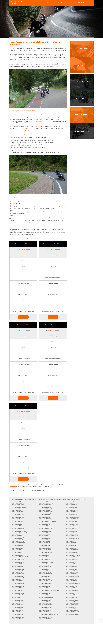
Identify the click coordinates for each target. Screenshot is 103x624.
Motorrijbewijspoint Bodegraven (18, 542)
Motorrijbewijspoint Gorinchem (18, 617)
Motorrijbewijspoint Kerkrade (45, 549)
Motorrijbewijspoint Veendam (72, 556)
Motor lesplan (82, 82)
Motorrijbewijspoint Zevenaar (72, 608)
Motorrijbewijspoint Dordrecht (18, 580)
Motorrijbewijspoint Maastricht (45, 576)
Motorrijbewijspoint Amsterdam (18, 517)
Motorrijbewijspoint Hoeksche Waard (46, 527)
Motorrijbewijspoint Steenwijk (72, 541)
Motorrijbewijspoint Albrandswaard (19, 507)
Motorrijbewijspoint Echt (17, 590)
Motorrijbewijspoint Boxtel (17, 546)
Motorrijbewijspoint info (76, 499)
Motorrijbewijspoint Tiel (71, 545)
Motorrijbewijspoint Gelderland (18, 608)
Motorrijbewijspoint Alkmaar (18, 508)
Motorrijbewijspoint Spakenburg (72, 535)
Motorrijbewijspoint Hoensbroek (45, 528)
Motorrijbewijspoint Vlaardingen (72, 568)
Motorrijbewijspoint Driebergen (18, 584)
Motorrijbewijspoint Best (17, 535)
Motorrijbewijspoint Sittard (71, 528)
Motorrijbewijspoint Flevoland (18, 606)
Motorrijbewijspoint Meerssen (45, 577)
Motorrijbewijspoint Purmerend (72, 503)
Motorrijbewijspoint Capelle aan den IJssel (20, 556)
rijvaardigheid (76, 2)
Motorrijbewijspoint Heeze (44, 515)
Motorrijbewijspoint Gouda (17, 618)
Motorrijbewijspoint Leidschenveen (46, 563)
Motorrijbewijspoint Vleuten (71, 569)
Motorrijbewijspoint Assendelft (18, 522)
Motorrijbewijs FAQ (82, 131)
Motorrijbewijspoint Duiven (17, 589)
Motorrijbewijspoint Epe (17, 603)
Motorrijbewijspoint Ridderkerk (72, 510)
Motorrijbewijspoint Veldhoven (72, 560)
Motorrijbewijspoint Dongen (18, 579)
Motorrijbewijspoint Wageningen (73, 583)
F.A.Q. (64, 499)
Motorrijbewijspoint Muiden (44, 584)
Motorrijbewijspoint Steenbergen (73, 539)
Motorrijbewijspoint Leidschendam (46, 562)
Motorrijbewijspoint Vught (71, 577)
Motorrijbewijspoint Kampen (45, 545)
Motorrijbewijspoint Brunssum (18, 551)
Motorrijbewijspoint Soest (71, 532)
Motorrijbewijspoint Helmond (45, 520)
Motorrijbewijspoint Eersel (17, 594)
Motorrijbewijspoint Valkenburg (72, 553)
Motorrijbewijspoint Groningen (45, 501)
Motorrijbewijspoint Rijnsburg (72, 511)
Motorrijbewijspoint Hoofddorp (45, 529)
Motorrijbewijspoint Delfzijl (17, 566)
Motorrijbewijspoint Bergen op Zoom (19, 531)
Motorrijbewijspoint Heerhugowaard (46, 513)
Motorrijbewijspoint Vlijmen (71, 570)
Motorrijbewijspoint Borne (17, 544)
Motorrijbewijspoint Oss (44, 611)
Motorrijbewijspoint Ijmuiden (45, 541)
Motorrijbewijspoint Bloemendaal (19, 541)
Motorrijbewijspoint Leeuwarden (45, 558)
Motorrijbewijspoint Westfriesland (73, 589)
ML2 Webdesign (27, 621)
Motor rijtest (81, 98)
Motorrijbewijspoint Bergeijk (18, 529)
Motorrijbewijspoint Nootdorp (45, 600)
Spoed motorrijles (41, 499)
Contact (85, 2)
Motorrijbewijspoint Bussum (17, 555)
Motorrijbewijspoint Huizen (44, 539)
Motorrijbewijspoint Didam (17, 575)
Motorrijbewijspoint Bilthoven (18, 538)
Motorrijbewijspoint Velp (71, 562)
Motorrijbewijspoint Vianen (71, 566)
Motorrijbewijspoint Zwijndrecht (72, 614)
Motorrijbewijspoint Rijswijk (71, 514)
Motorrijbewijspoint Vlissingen (72, 572)
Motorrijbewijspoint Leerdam (45, 556)
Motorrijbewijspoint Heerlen (44, 514)
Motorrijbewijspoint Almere (17, 511)
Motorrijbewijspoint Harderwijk (45, 507)
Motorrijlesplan (27, 499)
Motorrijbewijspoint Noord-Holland (46, 597)
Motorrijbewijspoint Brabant (17, 499)
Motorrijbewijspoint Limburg (45, 568)
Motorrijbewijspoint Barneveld (18, 528)
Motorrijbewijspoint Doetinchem (18, 577)
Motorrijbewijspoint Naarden (45, 587)
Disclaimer (14, 621)
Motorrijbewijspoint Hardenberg (45, 506)
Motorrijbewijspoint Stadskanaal (72, 538)
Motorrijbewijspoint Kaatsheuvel (45, 544)
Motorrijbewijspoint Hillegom (45, 524)
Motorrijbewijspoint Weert (71, 586)
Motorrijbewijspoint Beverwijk (18, 537)
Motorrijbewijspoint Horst (44, 535)
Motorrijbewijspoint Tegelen (18, 501)
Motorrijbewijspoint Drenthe (18, 583)
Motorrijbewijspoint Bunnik (17, 553)
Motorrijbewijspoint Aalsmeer (18, 504)
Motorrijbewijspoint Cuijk (17, 560)
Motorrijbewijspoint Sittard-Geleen (73, 529)
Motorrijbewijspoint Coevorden (18, 559)
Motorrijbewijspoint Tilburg (71, 546)
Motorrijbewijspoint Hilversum (45, 525)
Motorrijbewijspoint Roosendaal (72, 517)
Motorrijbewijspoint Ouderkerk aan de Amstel (48, 614)
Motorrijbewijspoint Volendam (72, 573)
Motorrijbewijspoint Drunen (17, 587)
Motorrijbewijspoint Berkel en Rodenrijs (20, 534)
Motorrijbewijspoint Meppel (44, 579)
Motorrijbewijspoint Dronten (18, 586)
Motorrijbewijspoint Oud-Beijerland (46, 613)
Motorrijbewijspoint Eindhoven (18, 596)
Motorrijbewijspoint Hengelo (45, 522)
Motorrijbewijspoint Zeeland (72, 604)
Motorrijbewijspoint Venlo (71, 565)
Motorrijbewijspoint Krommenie (45, 552)
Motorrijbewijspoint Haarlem (45, 504)
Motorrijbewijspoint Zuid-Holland (73, 611)
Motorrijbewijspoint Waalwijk (72, 580)
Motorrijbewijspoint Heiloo (44, 517)
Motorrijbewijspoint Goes (17, 615)
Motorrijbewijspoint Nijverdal (45, 596)
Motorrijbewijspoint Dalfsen (17, 563)
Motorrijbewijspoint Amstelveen (18, 515)
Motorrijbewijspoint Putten (71, 504)
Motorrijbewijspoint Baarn (17, 525)
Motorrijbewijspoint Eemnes (18, 593)
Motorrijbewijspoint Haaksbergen (46, 503)
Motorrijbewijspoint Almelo (17, 510)
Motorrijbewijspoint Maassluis (45, 575)
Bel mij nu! (82, 65)
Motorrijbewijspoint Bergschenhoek (19, 532)
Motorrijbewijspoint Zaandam (72, 598)
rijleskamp (65, 2)
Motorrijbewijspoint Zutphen (72, 613)
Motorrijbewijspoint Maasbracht (45, 573)
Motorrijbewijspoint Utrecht (71, 552)
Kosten (68, 499)
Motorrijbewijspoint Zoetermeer (72, 610)
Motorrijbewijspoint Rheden (71, 507)
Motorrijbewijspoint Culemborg (18, 562)
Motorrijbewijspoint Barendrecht (18, 527)
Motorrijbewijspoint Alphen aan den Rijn (20, 513)
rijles (46, 2)
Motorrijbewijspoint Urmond (72, 551)
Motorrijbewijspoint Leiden (44, 559)
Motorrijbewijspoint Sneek (71, 531)
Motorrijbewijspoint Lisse (44, 569)
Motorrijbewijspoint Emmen (17, 600)
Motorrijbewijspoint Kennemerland (46, 548)
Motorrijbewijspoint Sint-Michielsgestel (74, 527)
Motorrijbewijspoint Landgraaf (45, 553)
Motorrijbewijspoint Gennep (17, 614)
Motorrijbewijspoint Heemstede (45, 510)
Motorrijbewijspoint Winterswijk (72, 594)
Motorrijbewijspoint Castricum (18, 558)
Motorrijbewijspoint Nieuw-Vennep (46, 591)
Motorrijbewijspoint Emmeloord (18, 598)
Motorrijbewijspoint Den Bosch (18, 568)
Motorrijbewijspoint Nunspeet (45, 603)
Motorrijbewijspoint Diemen (17, 576)
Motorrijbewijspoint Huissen (44, 538)
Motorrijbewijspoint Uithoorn (72, 549)
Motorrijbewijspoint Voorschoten (73, 576)
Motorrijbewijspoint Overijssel (45, 615)
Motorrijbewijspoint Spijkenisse (72, 537)
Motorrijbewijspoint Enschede (18, 601)
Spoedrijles (55, 2)
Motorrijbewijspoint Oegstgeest (45, 604)
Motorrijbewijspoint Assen (17, 521)
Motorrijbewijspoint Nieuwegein (45, 589)
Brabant (17, 2)
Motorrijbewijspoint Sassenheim (72, 521)
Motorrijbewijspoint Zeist (71, 607)
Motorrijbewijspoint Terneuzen (72, 544)
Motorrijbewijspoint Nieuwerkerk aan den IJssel (49, 590)
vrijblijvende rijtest (58, 201)
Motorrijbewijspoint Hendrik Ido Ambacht (47, 521)
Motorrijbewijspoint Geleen (17, 611)
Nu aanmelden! (23, 317)
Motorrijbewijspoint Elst (17, 597)
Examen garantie (81, 115)
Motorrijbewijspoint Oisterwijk (45, 607)
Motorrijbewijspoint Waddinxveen (73, 582)
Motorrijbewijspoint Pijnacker (72, 501)
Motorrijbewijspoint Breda (17, 549)
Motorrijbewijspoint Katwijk (44, 546)
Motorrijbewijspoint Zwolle (71, 615)
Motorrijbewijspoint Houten (44, 537)
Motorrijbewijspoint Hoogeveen (45, 531)
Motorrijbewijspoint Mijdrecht (45, 583)
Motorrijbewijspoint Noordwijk (45, 598)
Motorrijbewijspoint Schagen (72, 522)
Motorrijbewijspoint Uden (71, 548)
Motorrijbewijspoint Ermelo (17, 604)
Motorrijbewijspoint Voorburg (72, 575)
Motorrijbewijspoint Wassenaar (72, 584)
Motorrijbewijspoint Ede (17, 591)
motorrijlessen (37, 126)
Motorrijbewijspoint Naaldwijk (45, 586)
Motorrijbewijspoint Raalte (71, 506)
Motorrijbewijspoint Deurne (17, 572)
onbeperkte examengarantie (26, 222)
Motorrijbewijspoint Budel (17, 552)
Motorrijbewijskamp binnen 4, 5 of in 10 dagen (44, 121)
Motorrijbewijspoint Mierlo (44, 582)
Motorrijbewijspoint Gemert (17, 613)
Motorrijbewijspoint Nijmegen (45, 594)
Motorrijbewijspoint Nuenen (44, 601)
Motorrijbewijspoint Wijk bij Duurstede (74, 591)
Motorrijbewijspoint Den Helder (18, 570)
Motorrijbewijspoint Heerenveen (45, 511)
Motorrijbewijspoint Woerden (72, 596)
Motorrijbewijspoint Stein (71, 542)
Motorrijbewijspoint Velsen (71, 563)
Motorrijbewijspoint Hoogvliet (45, 532)
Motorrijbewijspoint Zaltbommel (72, 601)
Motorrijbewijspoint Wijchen (72, 590)
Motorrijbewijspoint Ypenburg (72, 597)
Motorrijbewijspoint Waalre (71, 579)
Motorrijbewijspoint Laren (44, 555)
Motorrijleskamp (49, 499)
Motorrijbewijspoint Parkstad (45, 618)
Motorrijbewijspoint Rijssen (71, 513)
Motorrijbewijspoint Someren (72, 534)
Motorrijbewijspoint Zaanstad (72, 600)
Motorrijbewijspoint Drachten (18, 582)
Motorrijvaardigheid (58, 499)
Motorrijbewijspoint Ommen (45, 610)
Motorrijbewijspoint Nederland (18, 503)
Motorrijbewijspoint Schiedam (72, 524)
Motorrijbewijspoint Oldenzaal (45, 608)
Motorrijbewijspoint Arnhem (18, 520)
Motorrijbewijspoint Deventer (18, 573)
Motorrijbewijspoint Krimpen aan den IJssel (48, 551)
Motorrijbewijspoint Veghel (71, 559)
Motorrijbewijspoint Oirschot (45, 606)
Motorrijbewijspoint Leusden (45, 566)
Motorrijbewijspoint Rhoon (71, 508)
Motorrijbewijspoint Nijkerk (44, 593)
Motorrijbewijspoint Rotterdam (72, 520)
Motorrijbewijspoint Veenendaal (72, 558)
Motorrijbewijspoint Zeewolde (72, 606)
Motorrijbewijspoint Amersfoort (18, 514)
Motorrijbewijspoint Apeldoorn (18, 518)
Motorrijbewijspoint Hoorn (44, 534)
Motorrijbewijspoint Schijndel (72, 525)
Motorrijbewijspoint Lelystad (45, 565)
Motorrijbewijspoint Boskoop (18, 545)
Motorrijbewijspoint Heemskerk (45, 508)
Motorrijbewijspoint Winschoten (72, 593)
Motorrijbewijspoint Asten (17, 524)
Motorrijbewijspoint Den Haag (18, 569)
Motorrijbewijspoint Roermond (72, 515)
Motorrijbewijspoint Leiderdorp (45, 560)
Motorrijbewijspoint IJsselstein (45, 542)
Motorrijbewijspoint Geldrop (17, 610)
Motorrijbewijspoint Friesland (18, 607)
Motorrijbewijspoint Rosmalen (72, 518)
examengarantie (22, 123)
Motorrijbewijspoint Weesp (71, 587)
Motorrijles (34, 499)
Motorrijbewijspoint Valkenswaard (73, 555)
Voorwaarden (20, 621)
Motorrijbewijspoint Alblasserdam (19, 506)
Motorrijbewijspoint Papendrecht (46, 617)
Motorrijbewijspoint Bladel (17, 539)
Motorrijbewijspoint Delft (17, 565)
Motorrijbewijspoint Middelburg (45, 580)
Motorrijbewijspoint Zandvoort (72, 603)
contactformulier (13, 486)
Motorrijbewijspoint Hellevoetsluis (46, 518)
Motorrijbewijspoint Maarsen (45, 572)
